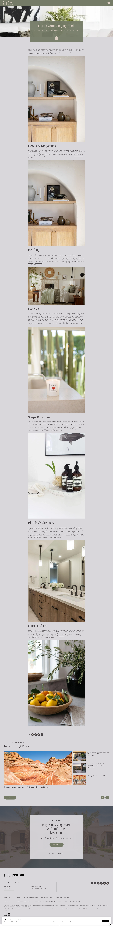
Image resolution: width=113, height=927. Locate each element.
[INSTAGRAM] (92, 883)
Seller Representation (49, 901)
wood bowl (37, 637)
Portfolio (19, 897)
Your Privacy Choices (56, 925)
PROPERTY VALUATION (46, 2)
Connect (57, 2)
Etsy (32, 157)
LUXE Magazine (60, 154)
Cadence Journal (21, 901)
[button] (57, 845)
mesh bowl (61, 636)
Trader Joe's (37, 535)
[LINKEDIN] (95, 883)
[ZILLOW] (104, 883)
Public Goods (44, 430)
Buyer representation (34, 901)
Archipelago (51, 320)
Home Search (58, 897)
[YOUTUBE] (98, 883)
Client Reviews (62, 901)
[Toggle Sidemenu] (108, 3)
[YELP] (101, 883)
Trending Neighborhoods (31, 897)
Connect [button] (66, 897)
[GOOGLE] (107, 883)
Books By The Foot (78, 156)
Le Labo (44, 320)
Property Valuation (47, 897)
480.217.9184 (103, 2)
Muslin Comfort (38, 262)
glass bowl (34, 636)
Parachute (30, 262)
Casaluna (40, 323)
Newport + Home (58, 430)
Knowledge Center (74, 901)
